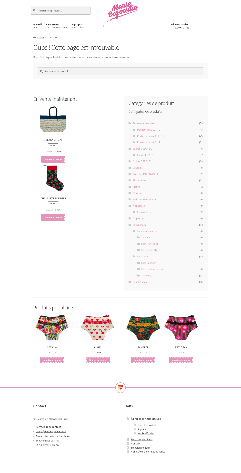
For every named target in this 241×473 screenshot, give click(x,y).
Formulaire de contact (48, 426)
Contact (135, 443)
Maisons (137, 193)
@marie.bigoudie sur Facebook (53, 436)
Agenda (142, 429)
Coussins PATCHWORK (145, 174)
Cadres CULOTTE (142, 148)
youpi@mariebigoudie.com (51, 431)
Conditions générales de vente (148, 451)
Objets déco (139, 218)
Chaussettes (144, 212)
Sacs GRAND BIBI (150, 243)
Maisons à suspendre (144, 199)
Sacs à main (139, 224)
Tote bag (146, 275)
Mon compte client (141, 439)
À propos (79, 26)
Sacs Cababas (148, 262)
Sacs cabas (143, 256)
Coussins (138, 167)
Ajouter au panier (53, 159)
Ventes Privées (146, 433)
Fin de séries (139, 180)
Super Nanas (140, 282)
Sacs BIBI (146, 237)
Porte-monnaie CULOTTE (151, 136)
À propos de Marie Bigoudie (146, 418)
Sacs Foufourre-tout (152, 269)
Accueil (37, 26)
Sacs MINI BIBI (149, 250)
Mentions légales (141, 447)
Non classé (139, 205)
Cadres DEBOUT (142, 161)
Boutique (57, 26)
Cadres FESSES (145, 155)
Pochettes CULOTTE (148, 129)
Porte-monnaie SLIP (148, 142)
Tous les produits (147, 425)
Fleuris (136, 186)
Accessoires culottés (144, 123)
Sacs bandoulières (147, 231)
